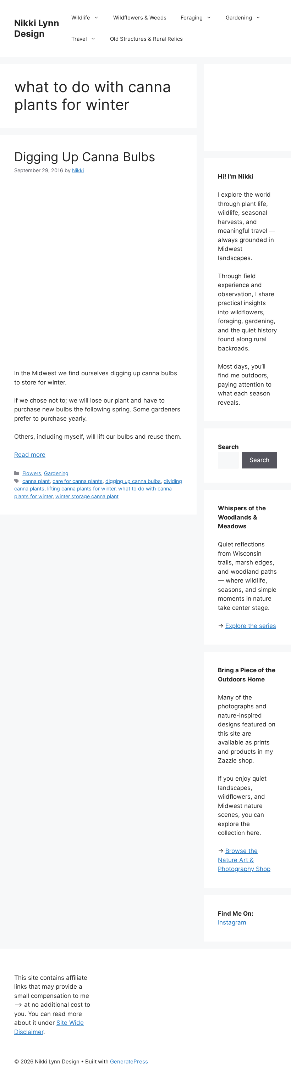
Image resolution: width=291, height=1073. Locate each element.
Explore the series (250, 625)
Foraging (192, 17)
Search (259, 460)
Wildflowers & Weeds (139, 17)
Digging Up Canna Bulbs (84, 156)
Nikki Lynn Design (36, 28)
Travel (79, 38)
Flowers (31, 473)
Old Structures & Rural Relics (146, 38)
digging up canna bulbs (133, 481)
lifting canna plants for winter (81, 488)
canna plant (36, 481)
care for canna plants (78, 481)
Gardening (239, 17)
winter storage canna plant (87, 496)
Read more (29, 454)
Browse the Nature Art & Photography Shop (244, 859)
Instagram (232, 922)
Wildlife (80, 17)
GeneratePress (129, 1061)
